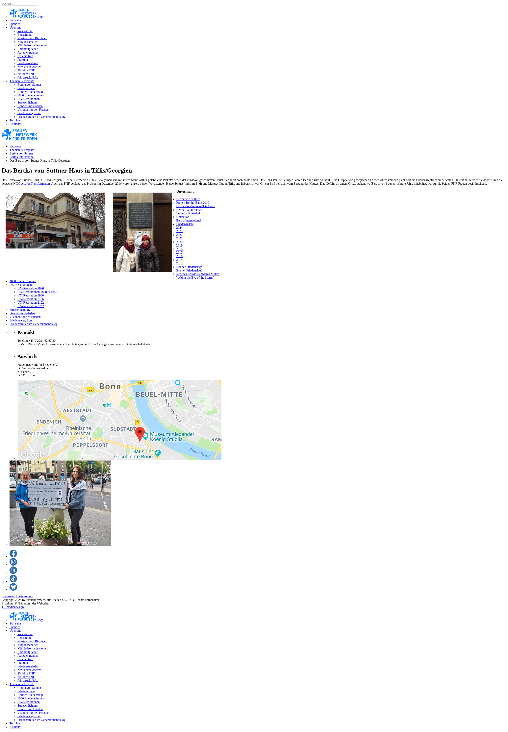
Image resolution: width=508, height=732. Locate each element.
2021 (179, 238)
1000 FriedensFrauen (30, 95)
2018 (179, 249)
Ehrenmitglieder (27, 49)
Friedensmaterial (27, 63)
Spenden (15, 24)
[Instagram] (13, 564)
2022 (179, 234)
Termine (15, 120)
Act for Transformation (35, 183)
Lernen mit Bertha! (188, 213)
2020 (179, 242)
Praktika (22, 59)
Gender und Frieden (30, 106)
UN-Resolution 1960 (30, 295)
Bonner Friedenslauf (189, 270)
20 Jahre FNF (26, 70)
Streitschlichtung (27, 102)
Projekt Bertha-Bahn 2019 (192, 202)
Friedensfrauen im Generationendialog (41, 116)
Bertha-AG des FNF (189, 209)
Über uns (15, 27)
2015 (179, 259)
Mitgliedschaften (27, 41)
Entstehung (24, 34)
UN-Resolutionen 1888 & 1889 (37, 292)
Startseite (15, 20)
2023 (179, 231)
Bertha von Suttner (29, 84)
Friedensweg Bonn (29, 113)
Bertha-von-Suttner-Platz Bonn (195, 206)
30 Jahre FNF (26, 74)
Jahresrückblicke (27, 77)
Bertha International (22, 157)
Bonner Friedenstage (30, 91)
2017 (179, 252)
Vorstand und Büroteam (32, 38)
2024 (179, 227)
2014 (179, 263)
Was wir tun (25, 31)
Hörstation (182, 217)
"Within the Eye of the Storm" (195, 277)
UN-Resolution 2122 (30, 302)
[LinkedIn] (13, 573)
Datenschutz (25, 596)
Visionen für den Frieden (33, 109)
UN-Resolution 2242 (30, 306)
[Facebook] (13, 556)
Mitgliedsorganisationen (32, 45)
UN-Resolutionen (28, 99)
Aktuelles (15, 124)
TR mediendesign (13, 607)
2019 (179, 245)
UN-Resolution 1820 (30, 288)
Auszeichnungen (27, 52)
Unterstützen (25, 56)
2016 (179, 256)
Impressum (8, 596)
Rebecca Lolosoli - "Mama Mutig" (198, 274)
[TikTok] (13, 581)
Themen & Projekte (22, 81)
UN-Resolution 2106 (30, 299)
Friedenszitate (26, 88)
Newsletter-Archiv (29, 66)
